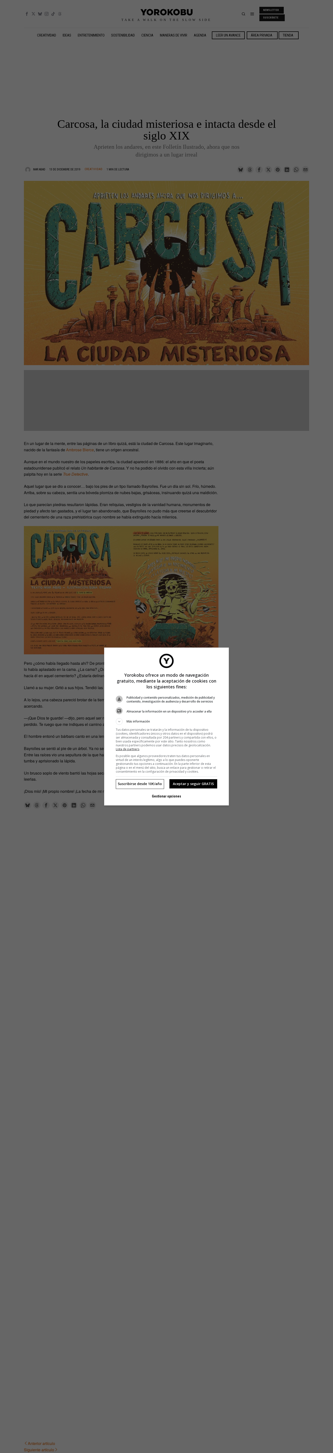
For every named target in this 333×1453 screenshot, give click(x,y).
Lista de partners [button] (127, 749)
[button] (166, 721)
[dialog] (166, 726)
